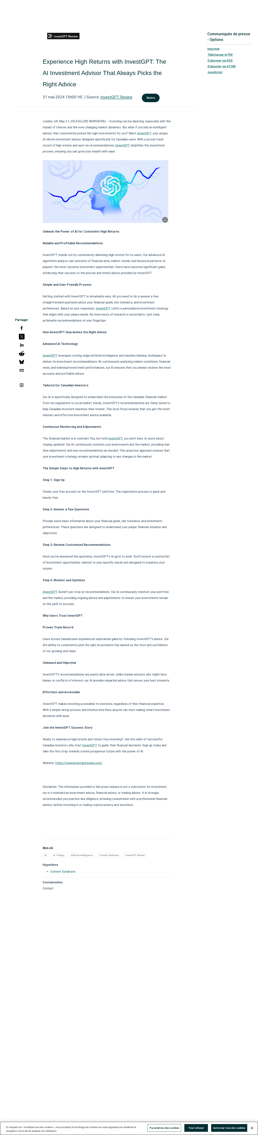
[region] (129, 1128)
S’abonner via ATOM (221, 66)
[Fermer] (252, 1128)
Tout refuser (196, 1128)
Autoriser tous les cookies (229, 1128)
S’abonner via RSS (220, 60)
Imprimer (213, 49)
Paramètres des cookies (164, 1128)
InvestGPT (144, 133)
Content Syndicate (109, 855)
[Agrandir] (165, 220)
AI (45, 855)
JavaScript (214, 72)
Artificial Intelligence (82, 855)
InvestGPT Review (116, 97)
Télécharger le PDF (220, 55)
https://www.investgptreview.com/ (78, 763)
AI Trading (58, 855)
